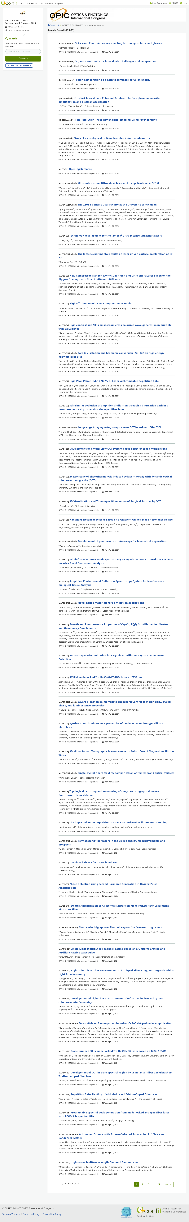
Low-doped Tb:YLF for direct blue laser (93, 862)
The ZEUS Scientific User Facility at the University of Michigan (117, 204)
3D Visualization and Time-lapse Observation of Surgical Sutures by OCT (115, 501)
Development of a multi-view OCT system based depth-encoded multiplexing (118, 448)
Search (13, 38)
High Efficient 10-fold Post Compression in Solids (100, 303)
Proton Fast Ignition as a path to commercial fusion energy (112, 79)
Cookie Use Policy (51, 1214)
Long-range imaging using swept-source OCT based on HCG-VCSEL (119, 427)
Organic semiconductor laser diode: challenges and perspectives (116, 61)
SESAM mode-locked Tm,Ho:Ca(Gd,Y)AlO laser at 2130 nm (105, 677)
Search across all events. (21, 65)
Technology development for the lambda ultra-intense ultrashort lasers (115, 235)
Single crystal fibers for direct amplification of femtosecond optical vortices (126, 773)
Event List (54, 25)
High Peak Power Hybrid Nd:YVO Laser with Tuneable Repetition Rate (114, 381)
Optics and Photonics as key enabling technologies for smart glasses (118, 43)
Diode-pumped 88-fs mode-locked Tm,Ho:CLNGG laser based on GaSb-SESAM (118, 1051)
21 (159, 1184)
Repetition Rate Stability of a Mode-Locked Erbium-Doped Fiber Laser (115, 1094)
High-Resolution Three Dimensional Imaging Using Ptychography (115, 119)
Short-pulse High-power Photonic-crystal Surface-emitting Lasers (120, 927)
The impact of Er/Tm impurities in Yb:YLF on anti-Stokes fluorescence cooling (118, 822)
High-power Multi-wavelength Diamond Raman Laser (104, 1162)
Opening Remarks (80, 169)
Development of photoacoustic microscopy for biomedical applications (123, 541)
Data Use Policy (31, 1214)
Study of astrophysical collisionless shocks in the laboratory (112, 138)
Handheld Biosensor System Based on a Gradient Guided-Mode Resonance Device (121, 519)
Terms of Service (11, 1214)
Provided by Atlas (145, 1216)
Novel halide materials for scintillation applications (111, 602)
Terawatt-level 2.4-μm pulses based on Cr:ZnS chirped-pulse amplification (125, 1023)
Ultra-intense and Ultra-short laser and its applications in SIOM (118, 183)
